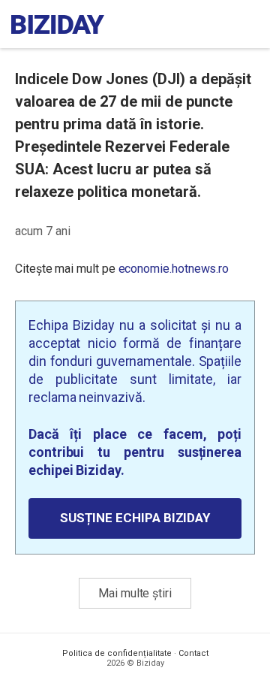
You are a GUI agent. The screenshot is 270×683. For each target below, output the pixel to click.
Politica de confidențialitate (117, 653)
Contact (193, 653)
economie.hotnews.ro (174, 268)
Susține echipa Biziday (135, 517)
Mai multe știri (135, 593)
